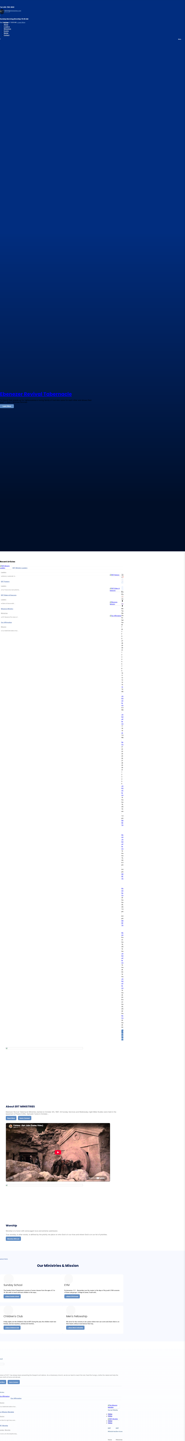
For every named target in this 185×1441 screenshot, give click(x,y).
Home (6, 23)
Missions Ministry (7, 609)
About (6, 25)
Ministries (7, 29)
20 (122, 733)
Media (6, 33)
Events (6, 31)
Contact (6, 35)
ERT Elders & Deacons (8, 595)
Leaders (7, 27)
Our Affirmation (6, 622)
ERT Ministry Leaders (20, 568)
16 (122, 687)
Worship (7, 1430)
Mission (3, 627)
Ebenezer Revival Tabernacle (36, 394)
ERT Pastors (5, 581)
